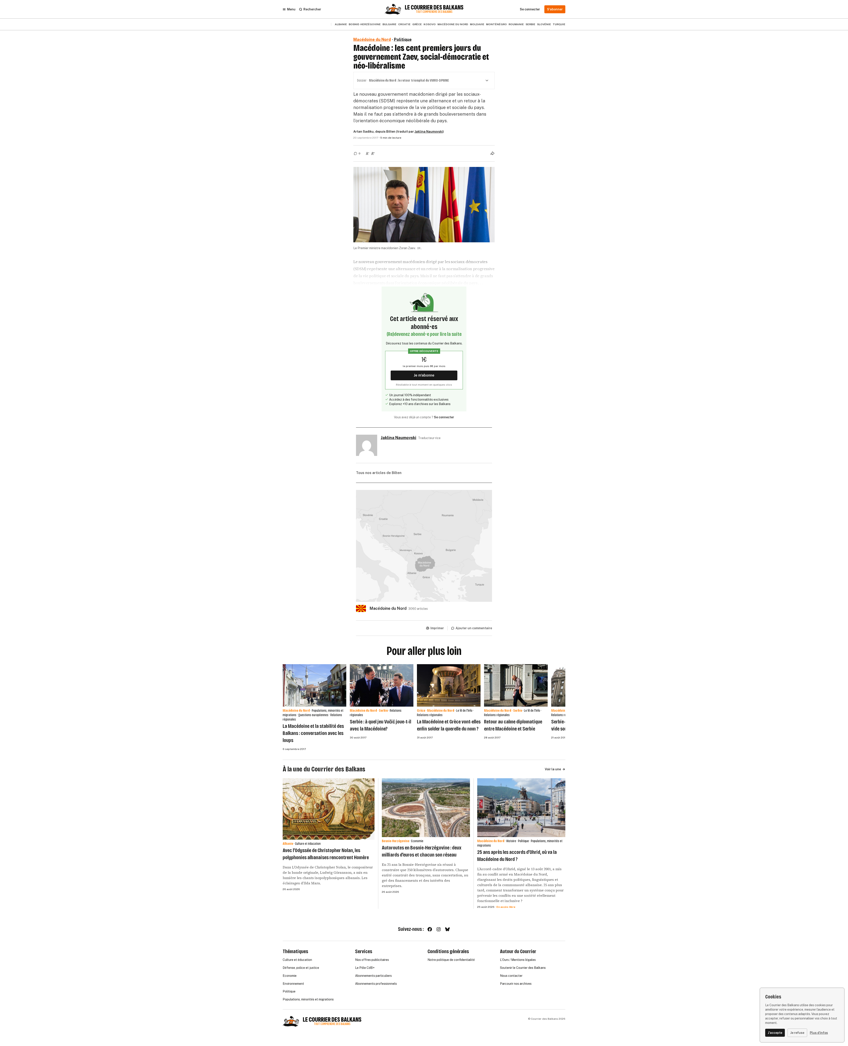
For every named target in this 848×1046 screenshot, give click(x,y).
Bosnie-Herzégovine (365, 24)
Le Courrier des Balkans (434, 7)
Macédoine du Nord (452, 24)
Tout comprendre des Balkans (434, 12)
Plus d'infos (819, 1033)
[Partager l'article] (492, 153)
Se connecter (444, 417)
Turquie (559, 24)
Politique (403, 39)
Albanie (341, 24)
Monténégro (496, 24)
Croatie (404, 24)
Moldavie (477, 24)
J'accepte (775, 1033)
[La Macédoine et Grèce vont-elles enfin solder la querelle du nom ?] (449, 685)
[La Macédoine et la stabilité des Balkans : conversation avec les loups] (314, 685)
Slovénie (544, 24)
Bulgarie (389, 24)
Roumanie (516, 24)
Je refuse (797, 1033)
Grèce (417, 24)
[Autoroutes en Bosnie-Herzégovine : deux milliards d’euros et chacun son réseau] (426, 807)
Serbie (530, 24)
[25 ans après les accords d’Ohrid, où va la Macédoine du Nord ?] (521, 807)
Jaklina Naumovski (429, 131)
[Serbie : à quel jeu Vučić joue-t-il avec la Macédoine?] (381, 685)
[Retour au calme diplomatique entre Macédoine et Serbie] (516, 685)
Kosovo (430, 24)
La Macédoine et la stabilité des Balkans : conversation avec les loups (313, 733)
